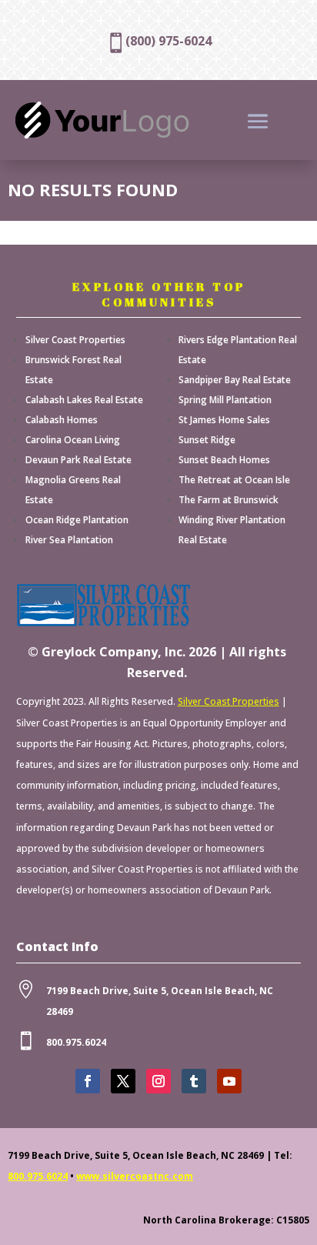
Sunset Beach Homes (224, 459)
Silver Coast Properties (75, 339)
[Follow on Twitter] (123, 1081)
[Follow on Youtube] (229, 1081)
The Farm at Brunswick (229, 499)
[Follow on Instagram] (158, 1081)
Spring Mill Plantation (225, 399)
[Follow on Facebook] (87, 1081)
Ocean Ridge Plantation (76, 519)
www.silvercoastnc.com (134, 1176)
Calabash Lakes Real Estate (84, 399)
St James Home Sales (224, 419)
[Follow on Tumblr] (194, 1081)
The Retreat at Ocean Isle (234, 479)
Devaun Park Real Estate (78, 459)
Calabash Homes (61, 419)
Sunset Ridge (207, 439)
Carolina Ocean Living (72, 439)
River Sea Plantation (69, 539)
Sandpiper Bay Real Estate (235, 379)
